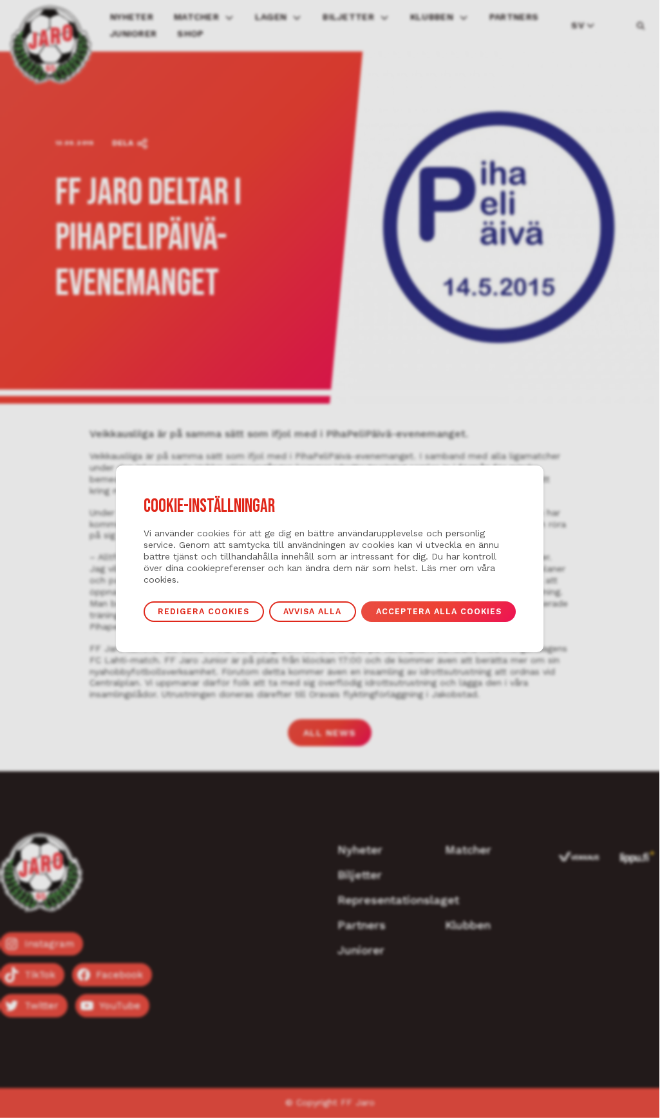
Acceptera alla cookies (439, 611)
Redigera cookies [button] (203, 611)
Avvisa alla (312, 611)
